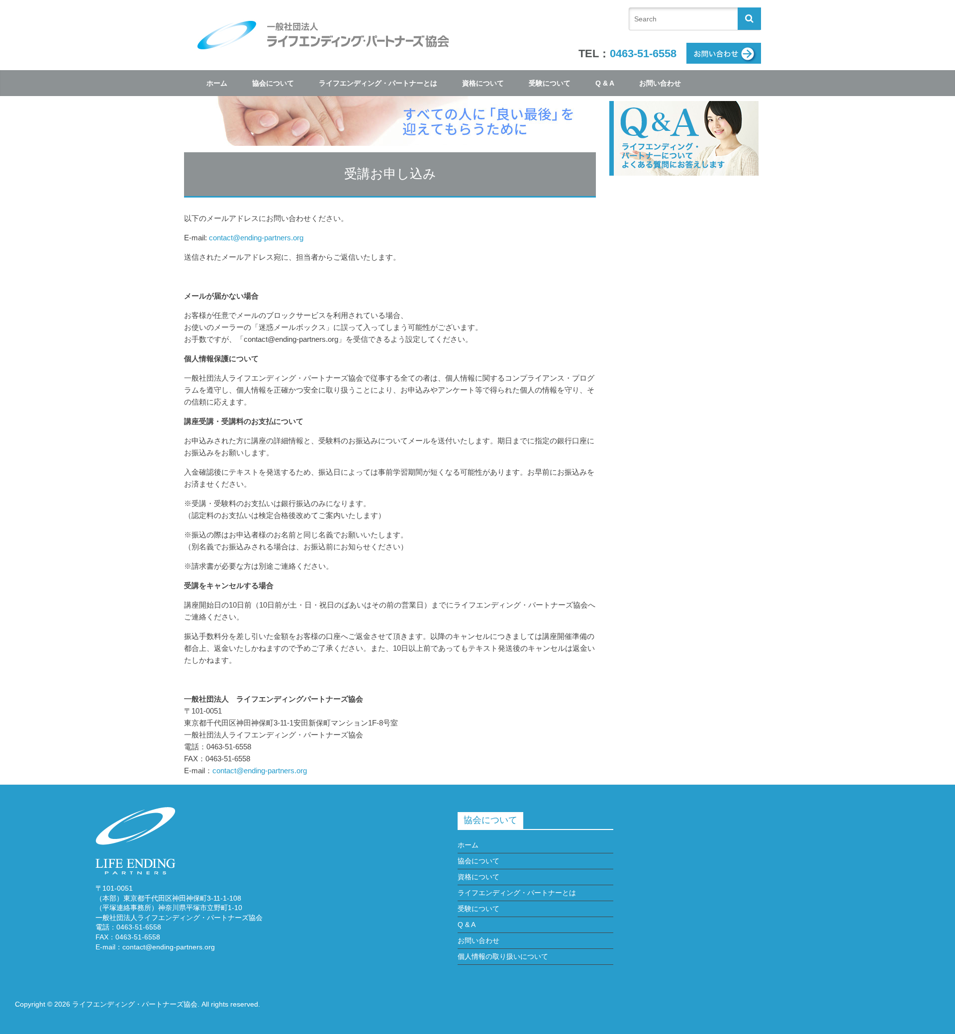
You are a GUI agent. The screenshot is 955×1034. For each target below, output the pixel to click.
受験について (550, 83)
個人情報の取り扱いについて (503, 956)
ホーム (216, 83)
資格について (483, 83)
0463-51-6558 (643, 53)
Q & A (604, 83)
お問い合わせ (660, 83)
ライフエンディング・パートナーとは (378, 83)
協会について (273, 83)
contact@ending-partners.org (256, 237)
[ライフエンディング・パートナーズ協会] (323, 21)
